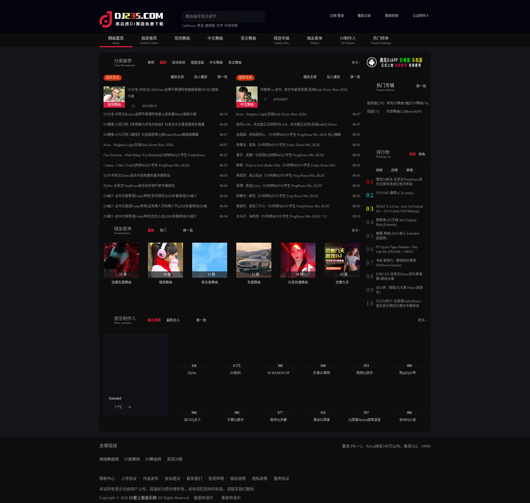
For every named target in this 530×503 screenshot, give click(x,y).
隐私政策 (259, 478)
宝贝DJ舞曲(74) (417, 103)
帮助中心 (107, 478)
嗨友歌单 (314, 38)
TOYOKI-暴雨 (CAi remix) (395, 193)
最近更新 (154, 320)
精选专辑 (281, 38)
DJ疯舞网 (132, 459)
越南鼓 (210, 26)
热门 (163, 230)
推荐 (151, 63)
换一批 (222, 77)
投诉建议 (172, 478)
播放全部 (177, 77)
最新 (163, 63)
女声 (219, 26)
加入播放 (200, 77)
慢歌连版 (197, 63)
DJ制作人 (348, 38)
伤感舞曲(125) (396, 111)
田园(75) (373, 111)
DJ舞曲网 (153, 459)
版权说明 (238, 478)
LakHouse (189, 26)
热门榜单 (381, 38)
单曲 (421, 154)
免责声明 (216, 478)
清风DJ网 (174, 459)
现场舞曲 (182, 38)
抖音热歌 (231, 26)
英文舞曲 (248, 38)
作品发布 (150, 478)
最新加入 (173, 320)
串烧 (412, 154)
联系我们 (194, 478)
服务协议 (281, 478)
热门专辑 (385, 85)
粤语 (200, 26)
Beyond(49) (414, 111)
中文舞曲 (215, 38)
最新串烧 (112, 78)
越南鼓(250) (375, 103)
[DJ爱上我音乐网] (140, 19)
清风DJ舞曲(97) (397, 103)
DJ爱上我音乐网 (143, 498)
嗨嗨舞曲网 (109, 459)
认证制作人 (421, 16)
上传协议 (129, 478)
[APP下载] (396, 62)
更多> (356, 63)
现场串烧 (178, 63)
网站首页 (116, 38)
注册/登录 (337, 16)
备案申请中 (203, 498)
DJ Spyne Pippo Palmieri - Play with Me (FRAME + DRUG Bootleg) (397, 251)
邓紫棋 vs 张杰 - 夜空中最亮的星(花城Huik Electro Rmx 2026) (304, 90)
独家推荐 (149, 38)
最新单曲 (245, 78)
